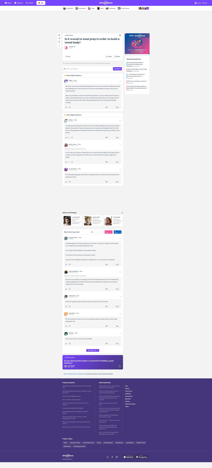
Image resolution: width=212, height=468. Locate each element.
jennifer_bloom (73, 144)
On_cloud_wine (73, 168)
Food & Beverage (108, 442)
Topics (127, 406)
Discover (20, 3)
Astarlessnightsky (73, 271)
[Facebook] (112, 457)
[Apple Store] (129, 457)
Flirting (93, 8)
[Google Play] (142, 457)
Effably (70, 80)
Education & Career (75, 442)
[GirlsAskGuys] (68, 457)
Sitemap (127, 401)
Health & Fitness (69, 35)
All (122, 212)
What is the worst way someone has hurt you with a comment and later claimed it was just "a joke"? (109, 410)
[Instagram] (116, 457)
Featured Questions (130, 404)
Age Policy (128, 398)
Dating (101, 8)
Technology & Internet (79, 446)
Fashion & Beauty (125, 8)
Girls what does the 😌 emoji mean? (72, 396)
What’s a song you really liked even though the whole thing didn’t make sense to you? (108, 427)
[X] (107, 457)
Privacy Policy (128, 396)
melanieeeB (72, 295)
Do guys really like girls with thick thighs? (73, 408)
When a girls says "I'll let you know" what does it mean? (76, 427)
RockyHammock (73, 237)
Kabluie (71, 120)
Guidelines (128, 393)
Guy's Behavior (82, 8)
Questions (80, 374)
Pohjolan (71, 333)
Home (65, 374)
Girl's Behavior (69, 8)
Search (30, 3)
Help (126, 386)
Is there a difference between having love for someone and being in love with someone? (109, 398)
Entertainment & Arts (88, 442)
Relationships (112, 8)
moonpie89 (72, 313)
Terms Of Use (128, 391)
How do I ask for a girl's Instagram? (71, 399)
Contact (127, 388)
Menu (9, 3)
